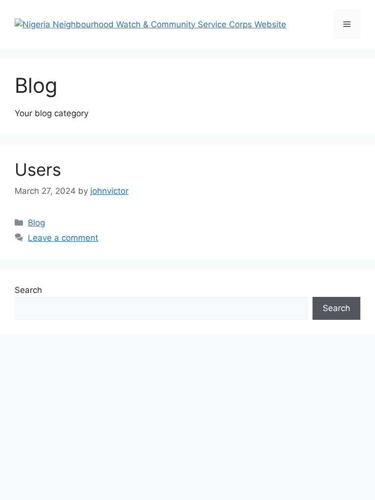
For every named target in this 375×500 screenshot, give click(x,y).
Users (38, 169)
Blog (36, 223)
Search (28, 290)
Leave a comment (63, 238)
